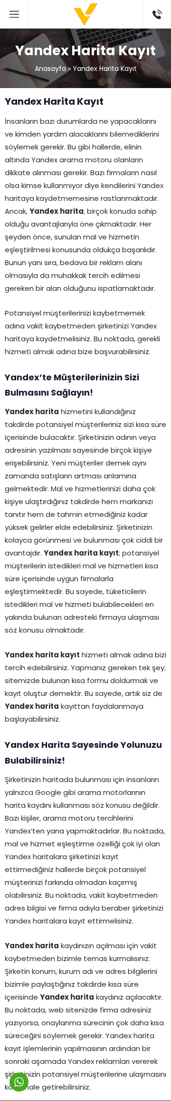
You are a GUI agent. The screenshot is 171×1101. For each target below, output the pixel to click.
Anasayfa (50, 68)
